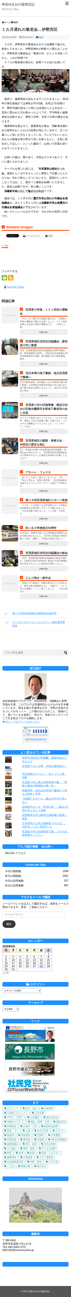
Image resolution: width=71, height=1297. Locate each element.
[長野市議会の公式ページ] (30, 1075)
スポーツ (60, 1130)
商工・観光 (31, 1144)
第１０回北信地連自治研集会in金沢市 (34, 613)
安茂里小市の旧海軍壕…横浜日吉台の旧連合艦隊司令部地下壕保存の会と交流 (44, 408)
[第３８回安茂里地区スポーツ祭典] (10, 505)
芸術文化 (60, 1122)
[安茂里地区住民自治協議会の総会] (10, 558)
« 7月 (5, 972)
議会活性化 (52, 1117)
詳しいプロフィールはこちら (22, 721)
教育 (9, 1153)
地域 (41, 37)
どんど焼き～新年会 (38, 577)
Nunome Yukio (15, 287)
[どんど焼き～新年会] (10, 583)
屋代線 (26, 1139)
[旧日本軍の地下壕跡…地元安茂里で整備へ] (10, 378)
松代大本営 (43, 1130)
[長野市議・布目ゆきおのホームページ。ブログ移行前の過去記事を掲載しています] (30, 1041)
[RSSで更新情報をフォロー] (10, 277)
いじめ (10, 1166)
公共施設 (34, 1117)
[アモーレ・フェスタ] (10, 477)
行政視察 (48, 1108)
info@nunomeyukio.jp (35, 739)
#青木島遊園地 (58, 1139)
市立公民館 (49, 1144)
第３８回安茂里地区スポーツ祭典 (47, 500)
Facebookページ (35, 1264)
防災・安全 (31, 1108)
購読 (9, 924)
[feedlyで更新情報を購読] (4, 277)
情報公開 (25, 1166)
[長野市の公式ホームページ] (30, 1058)
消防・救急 (36, 1161)
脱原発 (10, 1135)
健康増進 (11, 1157)
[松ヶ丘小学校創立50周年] (10, 533)
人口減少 (11, 1148)
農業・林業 (29, 1148)
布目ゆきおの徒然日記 (18, 4)
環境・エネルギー (51, 1153)
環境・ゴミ (12, 1130)
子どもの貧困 (48, 1148)
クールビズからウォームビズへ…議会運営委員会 (38, 624)
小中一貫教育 (46, 1157)
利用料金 (11, 1126)
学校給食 (11, 1139)
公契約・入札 (30, 1126)
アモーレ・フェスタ (38, 472)
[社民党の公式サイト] (37, 1091)
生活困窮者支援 (15, 1161)
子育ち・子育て (15, 1117)
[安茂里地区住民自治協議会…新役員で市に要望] (10, 347)
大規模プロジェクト (17, 1113)
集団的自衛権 (51, 1126)
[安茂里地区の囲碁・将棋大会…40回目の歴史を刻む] (10, 446)
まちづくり (12, 1108)
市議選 (40, 1139)
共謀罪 (40, 1135)
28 (41, 966)
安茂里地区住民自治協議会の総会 (47, 552)
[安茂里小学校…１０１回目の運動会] (10, 315)
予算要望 (55, 1135)
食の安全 (41, 1166)
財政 (32, 1153)
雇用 (20, 1153)
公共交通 (39, 1113)
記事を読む (43, 332)
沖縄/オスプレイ (15, 1122)
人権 (27, 1130)
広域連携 (27, 1157)
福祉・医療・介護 (40, 1122)
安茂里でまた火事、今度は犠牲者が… (44, 766)
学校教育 (25, 1135)
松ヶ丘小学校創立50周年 (41, 527)
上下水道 (53, 1161)
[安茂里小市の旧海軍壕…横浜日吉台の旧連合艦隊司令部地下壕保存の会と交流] (10, 410)
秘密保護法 (12, 1144)
